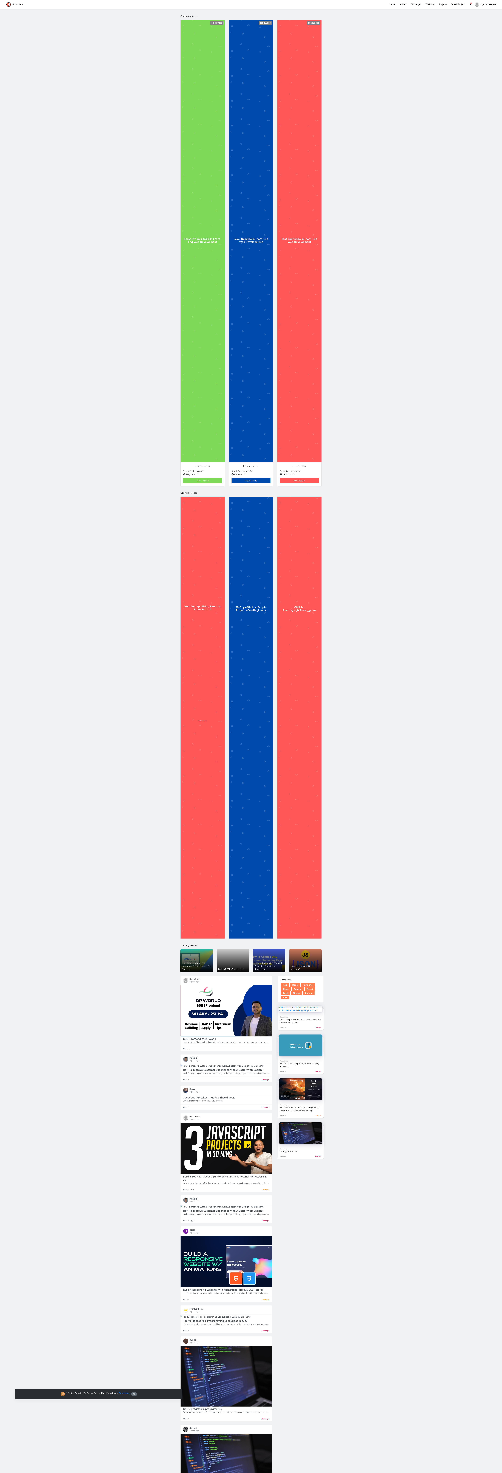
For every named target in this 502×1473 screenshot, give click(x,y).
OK (134, 1394)
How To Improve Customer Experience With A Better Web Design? (223, 1069)
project (266, 1189)
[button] (28, 4)
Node (286, 989)
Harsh (192, 1230)
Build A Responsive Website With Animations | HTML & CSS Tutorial (223, 1289)
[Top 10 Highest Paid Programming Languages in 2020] (215, 1316)
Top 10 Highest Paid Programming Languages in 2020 (215, 1320)
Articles (403, 4)
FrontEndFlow (196, 1309)
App (285, 985)
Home (392, 4)
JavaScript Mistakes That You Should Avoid (209, 1097)
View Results (203, 480)
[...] (185, 980)
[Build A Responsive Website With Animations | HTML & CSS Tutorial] (226, 1261)
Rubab (192, 1339)
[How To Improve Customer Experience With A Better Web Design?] (222, 1065)
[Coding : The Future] (226, 1464)
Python (308, 993)
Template (308, 985)
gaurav (283, 1071)
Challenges (416, 4)
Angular (298, 989)
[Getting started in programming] (226, 1376)
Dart (285, 993)
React (310, 989)
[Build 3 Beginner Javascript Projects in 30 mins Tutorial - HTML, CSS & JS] (226, 1148)
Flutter (296, 993)
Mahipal (193, 1058)
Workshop (430, 4)
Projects (443, 4)
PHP (285, 997)
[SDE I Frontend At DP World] (226, 1010)
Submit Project (457, 4)
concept (265, 1080)
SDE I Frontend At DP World (199, 1039)
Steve (192, 1089)
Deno (295, 985)
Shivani (193, 1428)
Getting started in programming (202, 1409)
